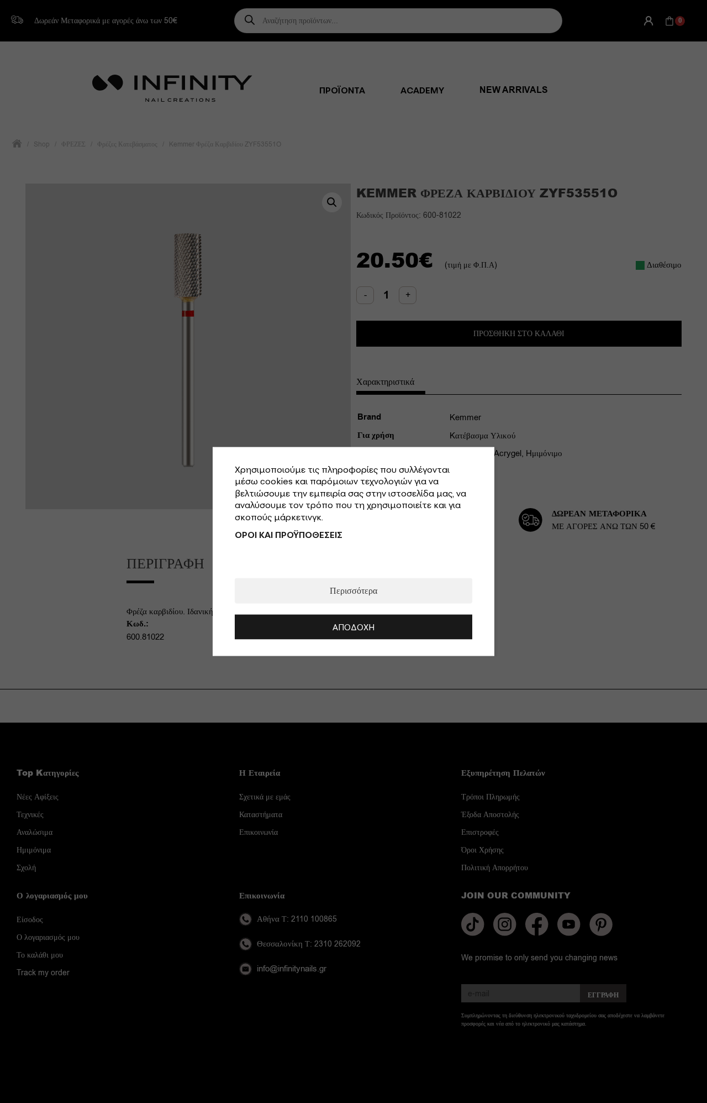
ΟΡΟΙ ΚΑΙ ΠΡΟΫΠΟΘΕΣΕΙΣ (288, 534)
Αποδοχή (353, 627)
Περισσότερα (353, 591)
